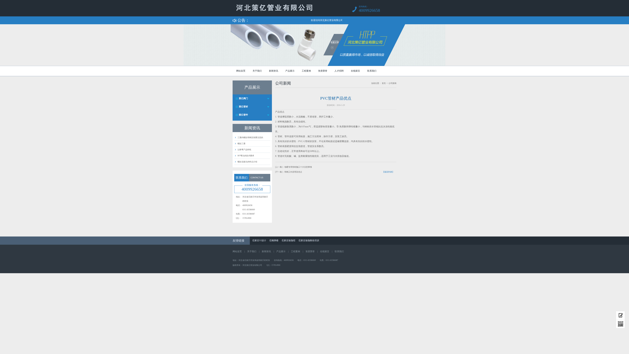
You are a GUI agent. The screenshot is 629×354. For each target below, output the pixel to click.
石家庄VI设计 (259, 240)
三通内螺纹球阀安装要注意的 (250, 137)
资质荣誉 (322, 71)
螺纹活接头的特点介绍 (247, 162)
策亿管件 (243, 115)
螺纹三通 (241, 143)
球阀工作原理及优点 (293, 172)
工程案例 (306, 71)
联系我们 (371, 71)
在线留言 (355, 71)
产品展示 (290, 71)
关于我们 (257, 71)
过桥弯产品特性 (244, 149)
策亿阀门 (243, 98)
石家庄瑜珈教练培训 (308, 240)
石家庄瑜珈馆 (288, 240)
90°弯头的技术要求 (246, 156)
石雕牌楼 (273, 240)
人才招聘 (339, 71)
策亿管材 (243, 106)
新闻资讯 (273, 71)
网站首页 (240, 71)
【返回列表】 (388, 172)
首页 (384, 83)
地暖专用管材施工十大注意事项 (298, 167)
